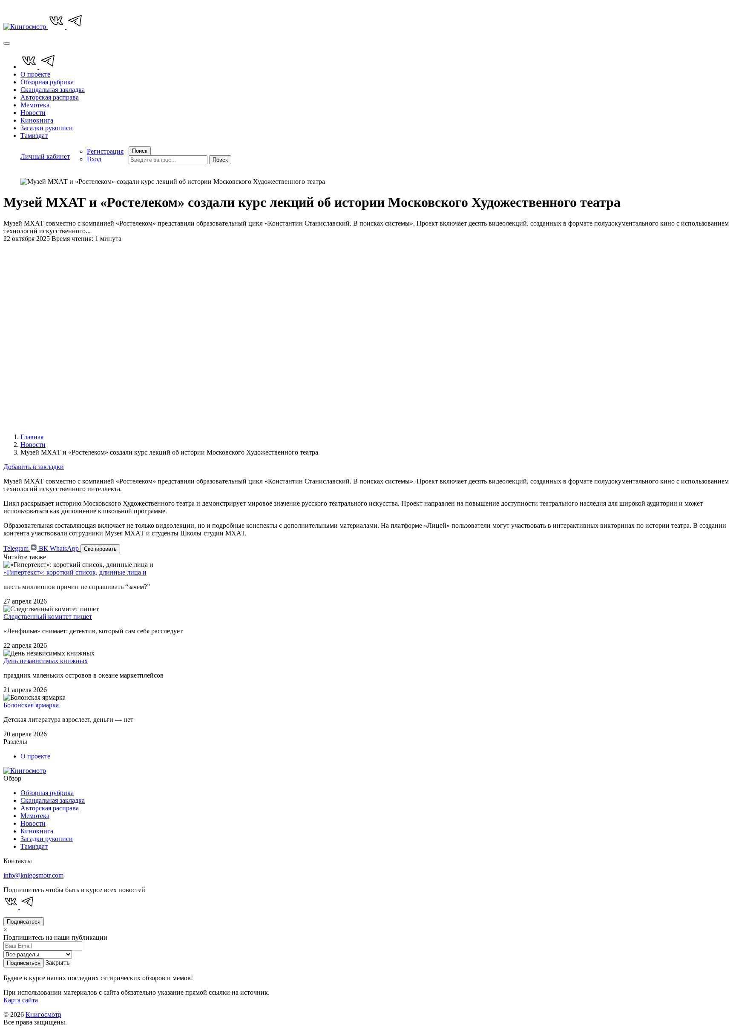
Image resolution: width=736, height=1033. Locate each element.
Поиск (220, 160)
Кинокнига (36, 120)
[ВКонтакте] (57, 26)
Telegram (16, 548)
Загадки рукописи (46, 128)
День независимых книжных (45, 660)
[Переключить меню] (6, 43)
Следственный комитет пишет (47, 616)
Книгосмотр (43, 1014)
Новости (33, 112)
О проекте (35, 74)
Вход (94, 159)
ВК (43, 548)
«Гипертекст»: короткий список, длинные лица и (75, 572)
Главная (31, 437)
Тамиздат (34, 135)
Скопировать (100, 549)
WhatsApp (65, 548)
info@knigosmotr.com (33, 875)
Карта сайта (20, 1000)
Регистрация (105, 151)
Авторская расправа (49, 97)
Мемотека (34, 105)
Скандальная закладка (52, 89)
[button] (45, 155)
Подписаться (23, 922)
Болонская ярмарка (31, 705)
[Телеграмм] (74, 26)
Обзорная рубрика (47, 82)
